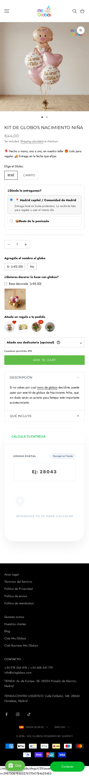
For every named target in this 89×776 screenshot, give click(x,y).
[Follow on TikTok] (29, 714)
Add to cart (44, 360)
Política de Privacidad (18, 589)
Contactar (67, 766)
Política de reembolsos (19, 603)
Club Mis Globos (15, 638)
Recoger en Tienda (63, 456)
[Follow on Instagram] (18, 714)
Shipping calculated (32, 141)
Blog (7, 631)
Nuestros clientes (15, 624)
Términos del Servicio (18, 581)
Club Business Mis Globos (21, 645)
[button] (44, 377)
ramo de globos (47, 387)
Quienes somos (14, 617)
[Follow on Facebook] (6, 714)
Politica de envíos (15, 596)
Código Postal (24, 456)
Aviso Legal (11, 574)
